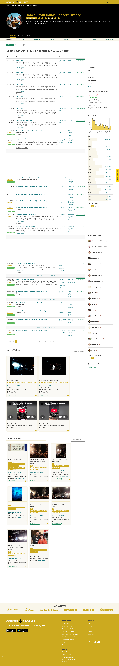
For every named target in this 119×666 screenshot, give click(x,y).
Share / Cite (117, 176)
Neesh (93, 304)
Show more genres (94, 87)
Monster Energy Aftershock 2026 (25, 226)
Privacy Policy (66, 654)
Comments (109, 39)
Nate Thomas (95, 316)
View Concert (91, 111)
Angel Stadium (31, 382)
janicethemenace (19, 391)
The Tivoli (62, 207)
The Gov (62, 186)
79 (46, 341)
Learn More (65, 623)
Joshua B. (94, 258)
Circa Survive (14, 462)
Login (98, 2)
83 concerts (108, 193)
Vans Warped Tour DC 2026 (14, 422)
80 (50, 341)
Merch (90, 629)
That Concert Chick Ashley (99, 241)
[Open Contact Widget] (2, 656)
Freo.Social (63, 178)
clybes (93, 350)
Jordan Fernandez (96, 339)
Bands (14, 5)
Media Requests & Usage (70, 634)
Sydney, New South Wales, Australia (71, 202)
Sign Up (64, 645)
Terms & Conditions (68, 652)
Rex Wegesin (95, 287)
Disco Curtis (21, 464)
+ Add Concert (89, 2)
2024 (89, 146)
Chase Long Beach (13, 464)
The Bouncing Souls (13, 465)
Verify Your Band (67, 626)
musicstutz (94, 298)
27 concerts (109, 146)
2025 (89, 143)
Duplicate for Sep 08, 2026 (46, 327)
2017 (89, 169)
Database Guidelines (68, 629)
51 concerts (109, 179)
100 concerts (108, 166)
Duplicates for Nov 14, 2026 (46, 151)
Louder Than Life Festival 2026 (25, 279)
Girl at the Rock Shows (98, 246)
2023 (89, 149)
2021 (89, 156)
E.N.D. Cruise (19, 60)
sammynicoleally (96, 281)
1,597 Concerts (31, 18)
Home (8, 5)
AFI (8, 382)
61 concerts (109, 183)
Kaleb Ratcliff (95, 327)
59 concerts (108, 149)
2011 (89, 189)
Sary (92, 310)
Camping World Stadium (62, 132)
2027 (89, 136)
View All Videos (77, 351)
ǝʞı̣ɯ (92, 269)
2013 (89, 183)
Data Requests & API (68, 637)
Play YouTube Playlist (93, 95)
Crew (89, 623)
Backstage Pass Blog (68, 639)
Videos (28, 35)
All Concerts (10, 44)
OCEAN (70, 60)
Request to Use (13, 395)
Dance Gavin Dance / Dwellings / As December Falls (31, 291)
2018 (89, 166)
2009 (89, 196)
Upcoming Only (19, 44)
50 (104, 358)
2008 (89, 199)
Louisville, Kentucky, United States (71, 265)
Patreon (90, 626)
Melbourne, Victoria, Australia (71, 196)
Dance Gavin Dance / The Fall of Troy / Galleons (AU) (31, 207)
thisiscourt (94, 321)
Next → (55, 341)
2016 (89, 173)
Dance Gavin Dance (24, 5)
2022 (89, 153)
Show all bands (20, 67)
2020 (89, 159)
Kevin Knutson (95, 275)
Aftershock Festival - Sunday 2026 (26, 214)
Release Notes (92, 634)
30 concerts (108, 143)
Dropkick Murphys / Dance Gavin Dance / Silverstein (31, 130)
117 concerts (108, 176)
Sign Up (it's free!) (107, 2)
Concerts (35, 5)
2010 (89, 193)
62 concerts (108, 173)
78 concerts (108, 169)
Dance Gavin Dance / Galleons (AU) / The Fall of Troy (31, 186)
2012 (89, 186)
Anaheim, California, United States (19, 382)
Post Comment (92, 367)
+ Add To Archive (80, 60)
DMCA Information (68, 657)
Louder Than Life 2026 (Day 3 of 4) (26, 264)
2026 (89, 139)
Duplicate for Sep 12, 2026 (46, 299)
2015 (89, 176)
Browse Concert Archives (74, 2)
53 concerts (109, 163)
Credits (90, 631)
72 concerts (109, 156)
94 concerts (108, 189)
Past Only (26, 44)
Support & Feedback (68, 631)
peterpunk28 (95, 264)
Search (41, 2)
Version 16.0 (91, 637)
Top (23, 39)
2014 (89, 179)
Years (94, 39)
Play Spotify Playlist (93, 97)
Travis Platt (18, 427)
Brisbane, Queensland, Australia (71, 209)
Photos (20, 35)
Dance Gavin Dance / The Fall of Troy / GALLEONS (30, 178)
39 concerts (108, 159)
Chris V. (93, 293)
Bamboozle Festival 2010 (13, 385)
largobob (94, 333)
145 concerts (108, 196)
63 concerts (108, 186)
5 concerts (109, 136)
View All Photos (77, 439)
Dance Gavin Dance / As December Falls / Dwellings (31, 302)
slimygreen (94, 344)
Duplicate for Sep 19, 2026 (46, 275)
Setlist (80, 39)
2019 (89, 163)
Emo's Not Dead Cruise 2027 (24, 120)
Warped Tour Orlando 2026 (24, 139)
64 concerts (108, 139)
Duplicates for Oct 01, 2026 (46, 237)
